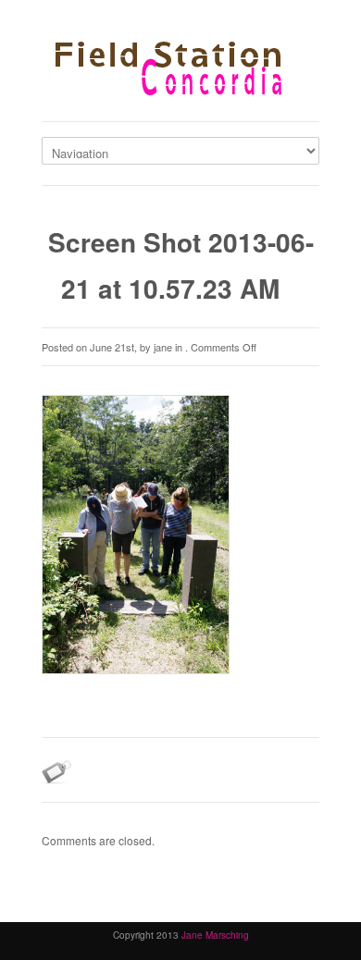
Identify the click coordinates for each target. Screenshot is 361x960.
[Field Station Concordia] (180, 72)
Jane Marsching (215, 935)
